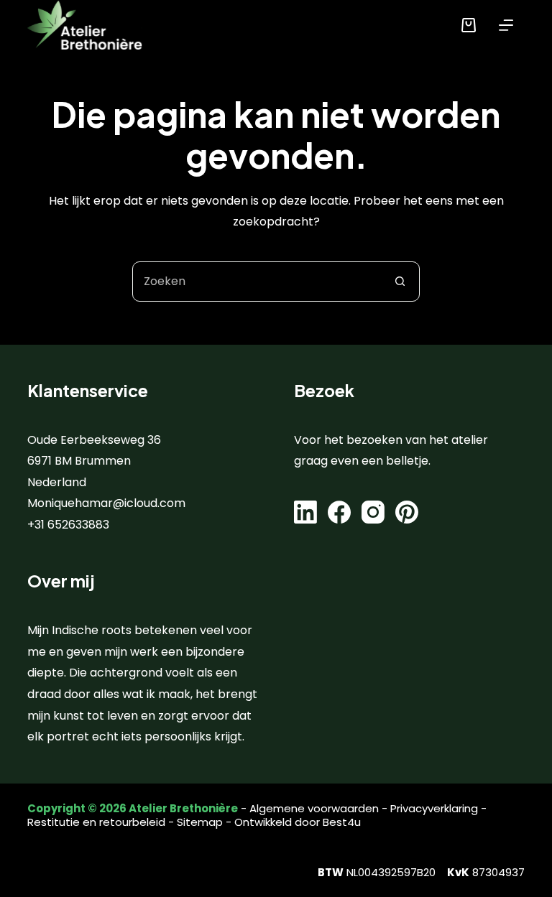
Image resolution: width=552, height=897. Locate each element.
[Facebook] (339, 512)
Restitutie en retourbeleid (96, 821)
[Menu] (506, 25)
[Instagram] (373, 512)
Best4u (342, 821)
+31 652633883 (68, 524)
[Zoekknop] (399, 281)
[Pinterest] (406, 512)
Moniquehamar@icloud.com (106, 503)
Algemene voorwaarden (314, 808)
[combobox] (256, 281)
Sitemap (200, 821)
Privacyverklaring (434, 808)
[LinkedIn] (305, 512)
